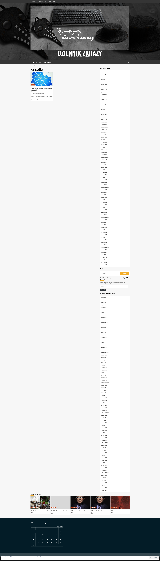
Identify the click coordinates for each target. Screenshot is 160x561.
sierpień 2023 (104, 162)
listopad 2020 (104, 244)
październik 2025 (105, 97)
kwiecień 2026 (104, 82)
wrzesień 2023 (104, 159)
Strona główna (40, 1)
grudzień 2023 (104, 152)
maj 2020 (103, 259)
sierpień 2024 (104, 132)
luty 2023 (103, 177)
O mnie (49, 1)
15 (56, 537)
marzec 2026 (104, 84)
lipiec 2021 (103, 224)
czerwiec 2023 (104, 167)
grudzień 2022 (104, 182)
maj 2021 (103, 229)
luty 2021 (103, 237)
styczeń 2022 (104, 209)
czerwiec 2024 (104, 137)
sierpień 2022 (104, 192)
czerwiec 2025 (104, 107)
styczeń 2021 (104, 239)
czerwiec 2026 (104, 77)
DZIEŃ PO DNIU (74, 507)
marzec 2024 (104, 144)
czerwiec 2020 (104, 257)
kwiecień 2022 (104, 202)
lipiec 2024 (103, 134)
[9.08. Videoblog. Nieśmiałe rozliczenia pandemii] (100, 502)
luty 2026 (103, 87)
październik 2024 (105, 127)
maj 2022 (103, 199)
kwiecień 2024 (104, 142)
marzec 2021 (104, 234)
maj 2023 (103, 169)
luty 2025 (103, 117)
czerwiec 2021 (104, 227)
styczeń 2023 (104, 179)
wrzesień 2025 (104, 99)
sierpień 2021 (104, 222)
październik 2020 (105, 247)
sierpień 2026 (104, 72)
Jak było (33, 84)
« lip (32, 547)
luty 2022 (103, 207)
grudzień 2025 (104, 92)
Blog (45, 1)
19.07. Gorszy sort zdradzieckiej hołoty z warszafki (41, 89)
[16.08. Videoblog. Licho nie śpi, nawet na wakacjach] (60, 502)
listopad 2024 (104, 124)
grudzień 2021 (104, 212)
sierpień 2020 (104, 252)
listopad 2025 (104, 94)
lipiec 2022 (103, 194)
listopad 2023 (104, 154)
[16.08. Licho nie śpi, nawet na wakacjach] (40, 502)
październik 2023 (105, 157)
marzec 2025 (104, 114)
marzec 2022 (104, 204)
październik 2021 (105, 217)
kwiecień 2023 (104, 172)
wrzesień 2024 (104, 129)
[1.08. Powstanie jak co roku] (120, 502)
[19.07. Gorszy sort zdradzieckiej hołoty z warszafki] (41, 79)
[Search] (129, 62)
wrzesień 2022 (104, 189)
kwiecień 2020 (104, 262)
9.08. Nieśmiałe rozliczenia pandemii (78, 510)
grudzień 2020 (104, 242)
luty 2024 (103, 147)
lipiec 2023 (103, 164)
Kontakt (53, 1)
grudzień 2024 (104, 122)
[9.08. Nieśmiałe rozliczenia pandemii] (80, 502)
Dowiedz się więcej (34, 99)
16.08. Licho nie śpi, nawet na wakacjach (39, 510)
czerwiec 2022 (104, 197)
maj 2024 (103, 139)
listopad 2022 (104, 184)
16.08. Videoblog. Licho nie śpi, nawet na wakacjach (59, 511)
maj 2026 (103, 79)
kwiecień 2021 (104, 232)
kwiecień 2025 (104, 112)
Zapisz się (103, 289)
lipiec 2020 (103, 254)
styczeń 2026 (104, 89)
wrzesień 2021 (104, 219)
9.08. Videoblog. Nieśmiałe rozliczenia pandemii (99, 511)
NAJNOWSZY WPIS (35, 507)
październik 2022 (105, 187)
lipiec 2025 (103, 104)
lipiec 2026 (103, 74)
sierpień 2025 (104, 102)
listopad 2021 (104, 214)
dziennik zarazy (80, 53)
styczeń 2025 (104, 119)
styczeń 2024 (104, 149)
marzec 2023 (104, 174)
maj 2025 (103, 109)
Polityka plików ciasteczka (32, 558)
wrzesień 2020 (104, 249)
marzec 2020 (104, 264)
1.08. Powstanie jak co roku (117, 510)
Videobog (53, 507)
